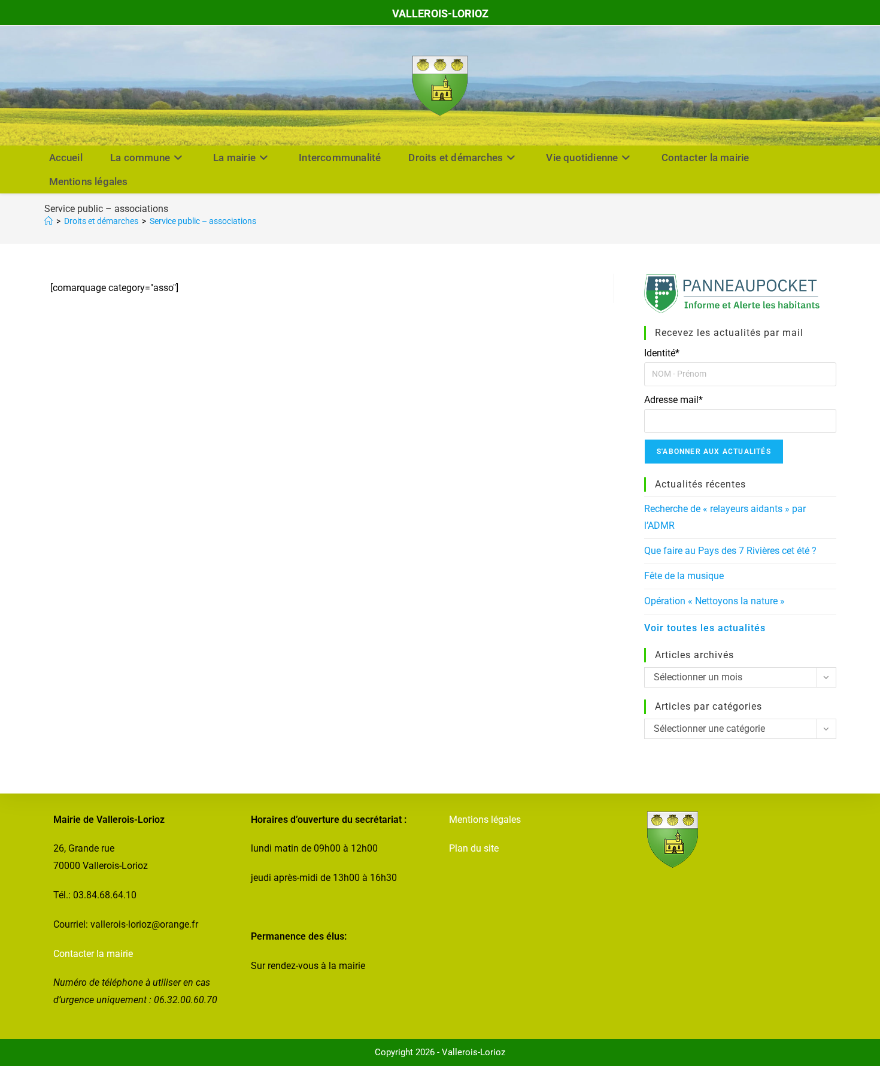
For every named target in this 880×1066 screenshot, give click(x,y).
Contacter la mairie (93, 953)
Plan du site (474, 848)
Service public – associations (203, 221)
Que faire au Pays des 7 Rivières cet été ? (730, 550)
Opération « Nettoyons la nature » (714, 601)
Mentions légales (485, 819)
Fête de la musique (684, 576)
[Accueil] (48, 221)
